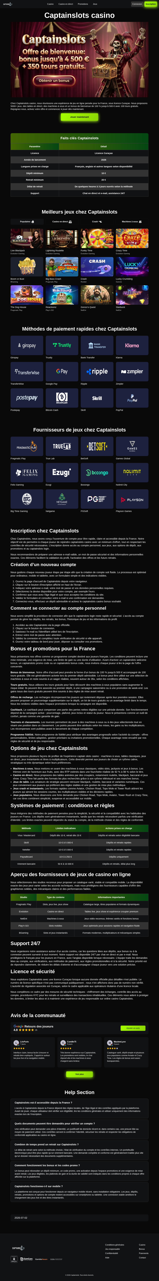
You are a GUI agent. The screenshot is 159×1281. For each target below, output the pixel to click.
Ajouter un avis (133, 1028)
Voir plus (79, 1074)
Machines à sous (130, 222)
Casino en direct (60, 222)
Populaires (25, 222)
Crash (95, 222)
